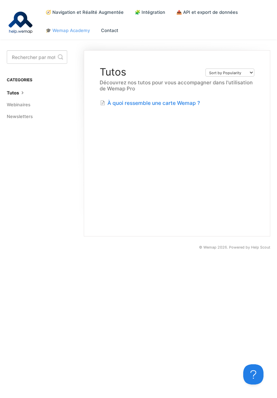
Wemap (210, 247)
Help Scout (260, 247)
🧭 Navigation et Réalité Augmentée (85, 12)
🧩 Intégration (150, 12)
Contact (109, 30)
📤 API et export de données (207, 12)
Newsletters (20, 116)
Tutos (13, 92)
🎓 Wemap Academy (68, 30)
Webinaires (18, 104)
